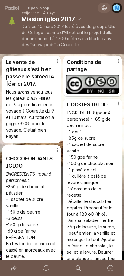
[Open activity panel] (45, 268)
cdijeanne (30, 13)
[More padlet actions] (110, 268)
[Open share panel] (13, 268)
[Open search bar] (78, 268)
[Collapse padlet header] (79, 19)
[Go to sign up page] (117, 8)
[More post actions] (53, 63)
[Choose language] (104, 8)
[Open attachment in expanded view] (92, 84)
